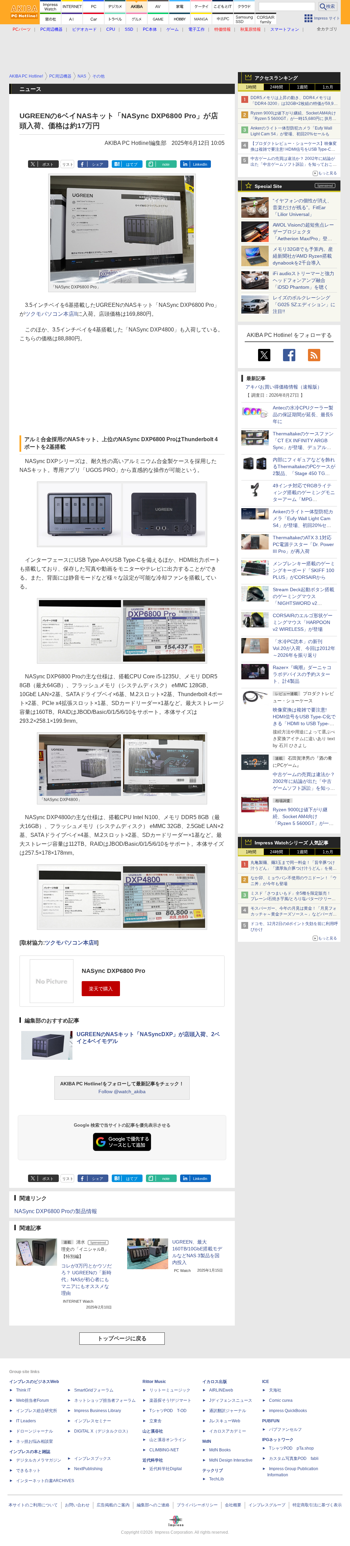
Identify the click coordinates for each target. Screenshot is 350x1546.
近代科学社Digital (165, 1468)
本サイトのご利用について (33, 1505)
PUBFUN (271, 1421)
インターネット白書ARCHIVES (45, 1480)
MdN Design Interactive (231, 1460)
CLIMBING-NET (164, 1450)
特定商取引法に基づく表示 (317, 1505)
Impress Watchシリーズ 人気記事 (291, 842)
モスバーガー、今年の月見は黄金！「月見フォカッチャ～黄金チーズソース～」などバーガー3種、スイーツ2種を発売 (294, 914)
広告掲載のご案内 (113, 1505)
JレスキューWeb (224, 1421)
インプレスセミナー (92, 1421)
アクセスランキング (276, 78)
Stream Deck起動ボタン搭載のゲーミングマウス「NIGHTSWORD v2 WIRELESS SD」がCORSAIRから (303, 603)
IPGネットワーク (278, 1439)
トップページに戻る (122, 1338)
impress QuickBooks (288, 1410)
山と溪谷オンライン (167, 1439)
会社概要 (233, 1505)
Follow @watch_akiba (122, 1091)
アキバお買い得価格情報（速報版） (283, 387)
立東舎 (155, 1421)
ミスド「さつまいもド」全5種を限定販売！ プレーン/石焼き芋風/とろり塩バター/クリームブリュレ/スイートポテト (293, 899)
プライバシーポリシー (197, 1505)
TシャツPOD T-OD (168, 1410)
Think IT (23, 1390)
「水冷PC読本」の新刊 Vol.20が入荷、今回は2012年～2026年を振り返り (304, 648)
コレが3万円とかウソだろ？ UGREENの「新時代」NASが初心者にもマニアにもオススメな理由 (86, 1279)
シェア (97, 164)
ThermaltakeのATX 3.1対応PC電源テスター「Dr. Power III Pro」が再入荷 (303, 544)
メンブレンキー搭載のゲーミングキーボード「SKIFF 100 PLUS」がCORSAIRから (304, 570)
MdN (206, 1441)
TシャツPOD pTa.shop (291, 1448)
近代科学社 (153, 1460)
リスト (67, 164)
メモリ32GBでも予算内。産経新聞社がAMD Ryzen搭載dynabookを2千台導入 (303, 256)
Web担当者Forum (32, 1400)
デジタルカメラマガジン (38, 1460)
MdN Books (220, 1450)
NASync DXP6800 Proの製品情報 (55, 1211)
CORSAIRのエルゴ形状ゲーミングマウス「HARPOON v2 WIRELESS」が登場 (303, 622)
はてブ (131, 164)
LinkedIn (200, 164)
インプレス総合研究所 (36, 1410)
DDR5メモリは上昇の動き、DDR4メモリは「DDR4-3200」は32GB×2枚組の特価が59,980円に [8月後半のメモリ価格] (294, 103)
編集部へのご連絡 (153, 1505)
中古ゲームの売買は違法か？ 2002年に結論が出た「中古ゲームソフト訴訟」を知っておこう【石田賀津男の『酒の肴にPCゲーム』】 (294, 164)
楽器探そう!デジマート (170, 1400)
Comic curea (281, 1400)
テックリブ (212, 1470)
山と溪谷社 (153, 1431)
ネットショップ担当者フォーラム (105, 1400)
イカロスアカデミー (227, 1431)
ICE (265, 1381)
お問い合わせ (77, 1505)
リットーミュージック (169, 1390)
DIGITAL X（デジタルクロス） (102, 1431)
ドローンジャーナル (34, 1431)
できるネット (28, 1470)
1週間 (302, 87)
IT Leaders (26, 1421)
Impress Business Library (97, 1410)
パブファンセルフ (285, 1429)
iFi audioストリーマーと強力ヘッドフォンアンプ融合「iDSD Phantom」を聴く (303, 280)
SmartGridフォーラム (93, 1390)
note (166, 164)
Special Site (268, 186)
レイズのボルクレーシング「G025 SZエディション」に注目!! (304, 304)
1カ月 (328, 87)
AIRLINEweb (221, 1390)
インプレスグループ (266, 1505)
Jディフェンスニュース (230, 1400)
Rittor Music (154, 1381)
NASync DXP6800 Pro (113, 970)
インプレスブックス (92, 1458)
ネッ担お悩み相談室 (34, 1441)
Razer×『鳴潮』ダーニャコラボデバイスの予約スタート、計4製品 (302, 674)
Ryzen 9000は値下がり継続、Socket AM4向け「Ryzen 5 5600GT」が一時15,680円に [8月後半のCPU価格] (293, 119)
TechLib (216, 1479)
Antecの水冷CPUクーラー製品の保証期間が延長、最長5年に (303, 414)
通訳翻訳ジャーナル (227, 1410)
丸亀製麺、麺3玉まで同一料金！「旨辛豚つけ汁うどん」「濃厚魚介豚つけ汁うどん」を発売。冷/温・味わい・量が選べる (293, 868)
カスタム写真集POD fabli (294, 1458)
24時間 (276, 87)
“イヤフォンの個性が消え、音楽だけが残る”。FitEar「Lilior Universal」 (302, 207)
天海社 (275, 1390)
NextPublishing (88, 1468)
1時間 (251, 87)
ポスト (48, 164)
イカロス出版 (214, 1381)
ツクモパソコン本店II (51, 314)
